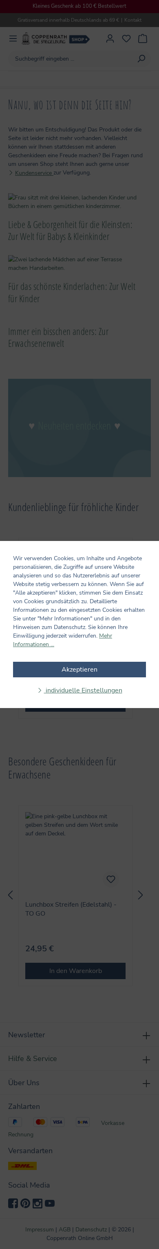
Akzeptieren (79, 669)
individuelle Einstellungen (83, 690)
